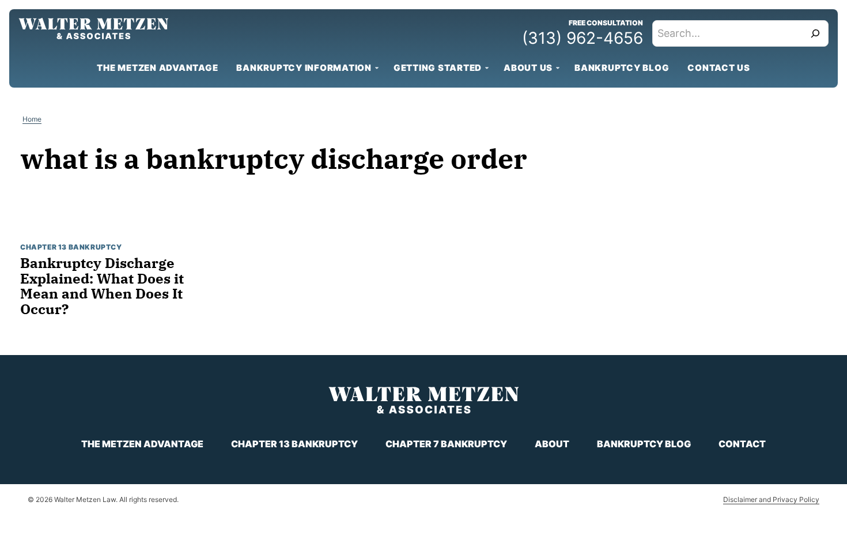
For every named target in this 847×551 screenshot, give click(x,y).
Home (31, 119)
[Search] (815, 33)
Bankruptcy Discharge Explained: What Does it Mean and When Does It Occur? (102, 286)
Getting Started (438, 67)
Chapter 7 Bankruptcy (446, 444)
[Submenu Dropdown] (377, 68)
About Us (528, 67)
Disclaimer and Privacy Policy (771, 499)
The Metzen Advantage (157, 67)
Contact (742, 444)
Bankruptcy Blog (621, 67)
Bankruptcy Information (304, 67)
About (552, 444)
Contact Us (718, 67)
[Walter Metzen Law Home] (93, 28)
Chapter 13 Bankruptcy (71, 247)
